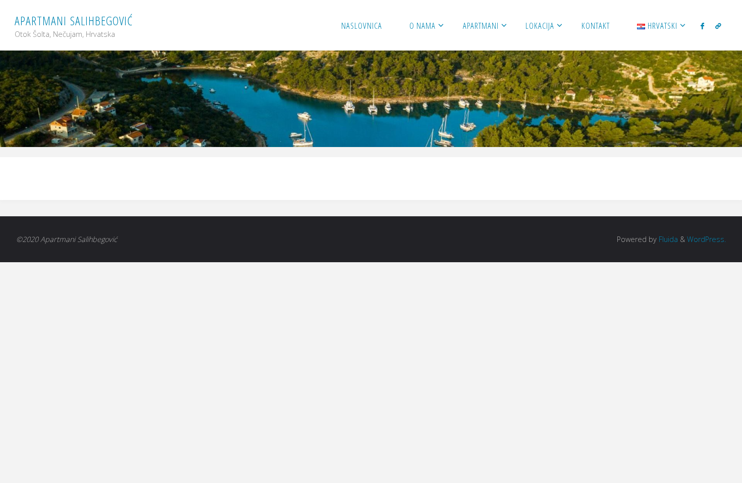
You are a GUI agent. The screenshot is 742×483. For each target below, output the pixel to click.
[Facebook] (702, 26)
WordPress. (706, 239)
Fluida (667, 239)
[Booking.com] (718, 26)
